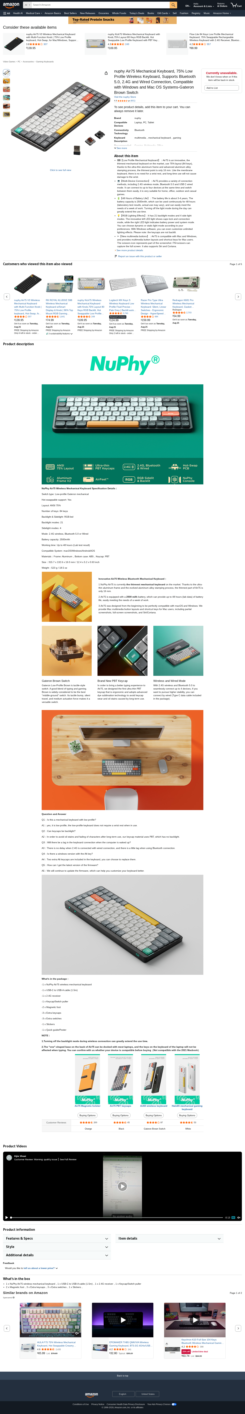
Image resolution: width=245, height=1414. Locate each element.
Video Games (9, 62)
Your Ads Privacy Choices (158, 1404)
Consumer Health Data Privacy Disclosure (126, 1404)
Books (151, 13)
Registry (196, 13)
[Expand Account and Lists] (213, 6)
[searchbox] (101, 5)
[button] (7, 13)
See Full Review (68, 1159)
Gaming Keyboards (45, 62)
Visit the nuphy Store (125, 97)
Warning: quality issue (45, 1159)
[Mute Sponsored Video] (77, 1333)
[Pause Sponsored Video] (77, 1327)
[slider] (116, 1217)
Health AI (18, 13)
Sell (174, 13)
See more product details (129, 250)
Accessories (28, 62)
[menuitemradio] (233, 1217)
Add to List (212, 88)
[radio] (6, 72)
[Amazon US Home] (91, 1395)
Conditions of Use (81, 1404)
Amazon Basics (53, 13)
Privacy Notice (97, 1404)
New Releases (87, 13)
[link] (52, 48)
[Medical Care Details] (41, 13)
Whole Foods (119, 13)
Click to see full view (60, 170)
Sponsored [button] (7, 1297)
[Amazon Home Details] (230, 13)
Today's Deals (137, 13)
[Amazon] (11, 5)
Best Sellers (70, 13)
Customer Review (23, 1159)
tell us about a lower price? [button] (39, 1268)
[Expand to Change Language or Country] (189, 6)
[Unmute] (238, 1218)
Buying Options (88, 1115)
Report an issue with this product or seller (140, 256)
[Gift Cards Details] (169, 13)
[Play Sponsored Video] (122, 1320)
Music (207, 13)
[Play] (5, 1217)
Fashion (184, 13)
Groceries (103, 13)
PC (19, 62)
